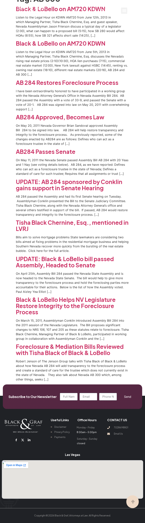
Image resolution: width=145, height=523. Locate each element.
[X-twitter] (23, 440)
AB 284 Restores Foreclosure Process (67, 82)
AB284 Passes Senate (45, 151)
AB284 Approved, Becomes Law (60, 117)
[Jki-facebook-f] (16, 440)
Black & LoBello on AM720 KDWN (60, 43)
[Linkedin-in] (29, 440)
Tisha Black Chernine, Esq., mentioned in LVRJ (72, 225)
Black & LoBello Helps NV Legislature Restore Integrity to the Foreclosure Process (66, 306)
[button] (124, 11)
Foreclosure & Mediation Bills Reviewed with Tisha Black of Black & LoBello (70, 349)
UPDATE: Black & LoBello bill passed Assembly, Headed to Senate (65, 262)
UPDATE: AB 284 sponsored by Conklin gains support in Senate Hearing (69, 185)
